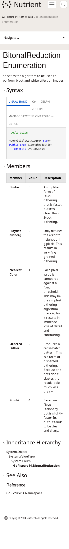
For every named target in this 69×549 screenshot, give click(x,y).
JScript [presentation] (38, 109)
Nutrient (31, 518)
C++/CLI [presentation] (14, 124)
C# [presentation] (34, 101)
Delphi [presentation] (45, 101)
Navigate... (11, 38)
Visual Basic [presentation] (18, 101)
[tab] (18, 102)
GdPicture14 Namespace (18, 17)
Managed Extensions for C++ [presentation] (31, 116)
